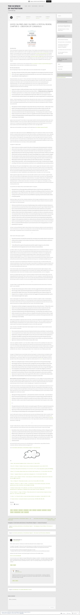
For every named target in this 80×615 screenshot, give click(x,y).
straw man (51, 417)
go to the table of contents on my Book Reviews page (41, 63)
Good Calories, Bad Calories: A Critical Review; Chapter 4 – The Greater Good (26, 447)
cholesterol (34, 510)
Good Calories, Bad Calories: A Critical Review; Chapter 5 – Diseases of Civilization (63, 46)
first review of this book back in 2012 (41, 53)
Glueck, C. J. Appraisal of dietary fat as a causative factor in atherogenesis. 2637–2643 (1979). (29, 474)
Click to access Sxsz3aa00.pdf (15, 555)
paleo (22, 512)
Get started (49, 1)
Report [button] (17, 580)
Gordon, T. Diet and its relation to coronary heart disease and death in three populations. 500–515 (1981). (31, 496)
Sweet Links (41, 6)
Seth (17, 18)
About (29, 6)
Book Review (37, 18)
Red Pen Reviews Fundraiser (63, 39)
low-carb (49, 510)
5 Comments (47, 18)
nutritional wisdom (17, 512)
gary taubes (39, 510)
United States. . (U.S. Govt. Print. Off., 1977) (23, 468)
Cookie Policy (22, 613)
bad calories (15, 510)
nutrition (12, 512)
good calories (44, 510)
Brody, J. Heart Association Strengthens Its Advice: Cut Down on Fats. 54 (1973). (25, 463)
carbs (30, 510)
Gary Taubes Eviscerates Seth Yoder (64, 49)
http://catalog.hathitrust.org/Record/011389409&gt (45, 468)
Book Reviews (34, 6)
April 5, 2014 (28, 18)
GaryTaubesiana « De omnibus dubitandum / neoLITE (22, 589)
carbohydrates (26, 510)
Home (26, 6)
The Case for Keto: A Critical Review (64, 42)
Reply (13, 580)
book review (20, 510)
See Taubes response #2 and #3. (42, 127)
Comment (52, 607)
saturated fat (26, 512)
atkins (11, 510)
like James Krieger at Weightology (37, 56)
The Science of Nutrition (15, 7)
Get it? (41, 358)
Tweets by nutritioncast (61, 77)
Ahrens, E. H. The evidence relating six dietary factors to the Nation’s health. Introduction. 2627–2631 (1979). (31, 471)
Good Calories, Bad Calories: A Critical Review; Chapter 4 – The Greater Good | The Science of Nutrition (31, 532)
